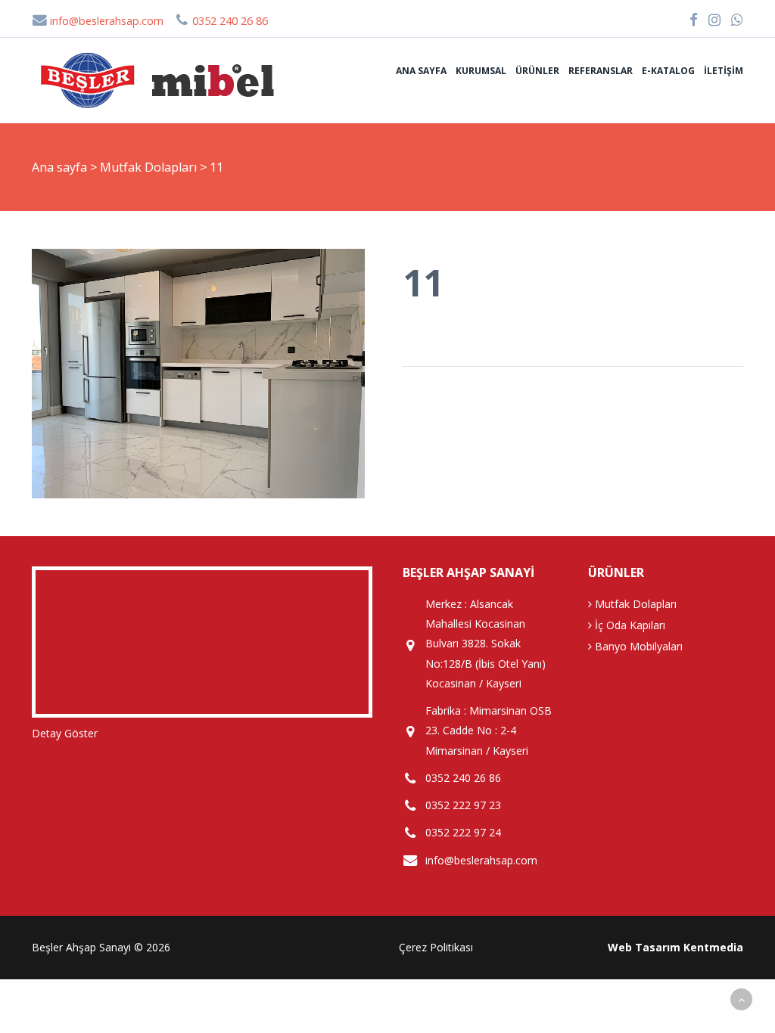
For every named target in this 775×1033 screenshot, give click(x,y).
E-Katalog (668, 70)
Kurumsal (481, 70)
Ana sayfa (421, 70)
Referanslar (600, 70)
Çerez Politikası (436, 947)
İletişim (723, 70)
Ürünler (537, 70)
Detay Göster (65, 733)
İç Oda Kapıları (628, 625)
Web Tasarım (644, 947)
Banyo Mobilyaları (637, 646)
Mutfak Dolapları (150, 167)
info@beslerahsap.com (105, 21)
